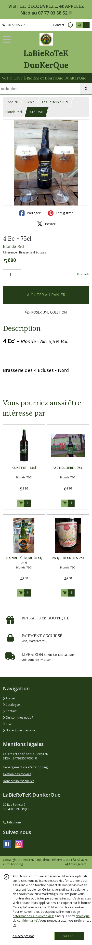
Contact (58, 25)
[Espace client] (70, 25)
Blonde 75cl (13, 112)
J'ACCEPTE (69, 936)
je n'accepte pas (23, 936)
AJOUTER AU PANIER (46, 295)
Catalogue (12, 705)
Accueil (13, 102)
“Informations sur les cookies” (33, 916)
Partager (33, 213)
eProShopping (13, 864)
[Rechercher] (86, 88)
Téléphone (14, 822)
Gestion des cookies (17, 774)
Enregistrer (64, 213)
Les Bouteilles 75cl (55, 102)
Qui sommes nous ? (19, 717)
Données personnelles (18, 781)
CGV (8, 724)
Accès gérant (77, 864)
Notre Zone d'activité (20, 730)
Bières (30, 102)
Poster (49, 223)
